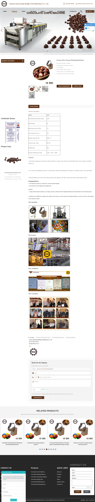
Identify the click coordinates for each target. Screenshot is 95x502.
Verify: (73, 487)
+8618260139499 (69, 3)
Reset (87, 491)
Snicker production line (7, 110)
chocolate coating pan (70, 337)
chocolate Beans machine (7, 107)
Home (5, 11)
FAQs (51, 11)
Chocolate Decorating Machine (9, 102)
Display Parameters (63, 86)
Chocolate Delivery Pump (7, 105)
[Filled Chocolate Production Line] (18, 159)
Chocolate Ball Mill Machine (8, 75)
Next (24, 130)
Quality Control (60, 481)
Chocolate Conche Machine (8, 64)
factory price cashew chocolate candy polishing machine (59, 443)
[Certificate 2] (18, 132)
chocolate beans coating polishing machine (12, 443)
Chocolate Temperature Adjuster (9, 69)
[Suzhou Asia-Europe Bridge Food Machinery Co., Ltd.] (4, 3)
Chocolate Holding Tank (7, 66)
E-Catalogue (61, 11)
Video (42, 11)
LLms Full (91, 500)
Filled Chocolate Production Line (18, 172)
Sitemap (83, 500)
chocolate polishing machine (58, 337)
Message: (74, 478)
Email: (73, 472)
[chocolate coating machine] (47, 30)
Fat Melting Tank (5, 72)
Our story (33, 11)
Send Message (38, 397)
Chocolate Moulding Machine (8, 77)
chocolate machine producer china (43, 337)
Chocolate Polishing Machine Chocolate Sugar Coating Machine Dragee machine (35, 443)
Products (14, 11)
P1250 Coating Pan (71, 53)
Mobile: (74, 475)
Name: (73, 470)
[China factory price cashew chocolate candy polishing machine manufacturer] (59, 429)
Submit (78, 491)
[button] (45, 51)
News (23, 11)
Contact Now (77, 86)
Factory (59, 476)
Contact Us (73, 11)
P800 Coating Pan (6, 91)
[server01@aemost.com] (30, 346)
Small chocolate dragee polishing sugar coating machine (82, 443)
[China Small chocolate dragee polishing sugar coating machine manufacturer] (83, 429)
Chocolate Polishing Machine (60, 53)
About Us (59, 471)
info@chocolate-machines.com (85, 3)
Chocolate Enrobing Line (7, 80)
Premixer (4, 113)
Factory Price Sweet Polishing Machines (45, 368)
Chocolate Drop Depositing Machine (10, 83)
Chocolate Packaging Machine (8, 99)
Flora (88, 28)
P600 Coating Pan (6, 88)
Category (51, 53)
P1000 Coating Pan (7, 94)
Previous (1, 130)
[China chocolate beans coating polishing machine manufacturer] (12, 429)
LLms (87, 500)
